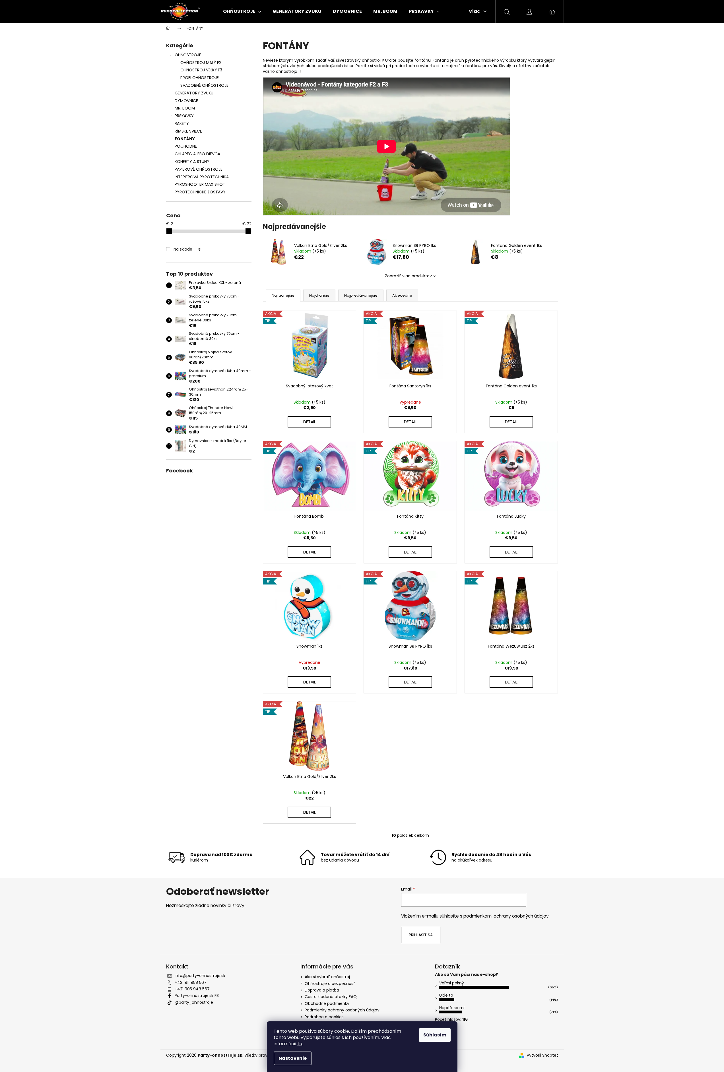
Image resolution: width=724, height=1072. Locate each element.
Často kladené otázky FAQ (331, 996)
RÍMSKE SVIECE (188, 131)
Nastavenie (293, 1058)
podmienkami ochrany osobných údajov (506, 916)
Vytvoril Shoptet (542, 1055)
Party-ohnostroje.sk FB (197, 995)
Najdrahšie (319, 295)
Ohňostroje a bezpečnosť (330, 983)
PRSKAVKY (184, 116)
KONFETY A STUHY (192, 161)
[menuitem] (242, 11)
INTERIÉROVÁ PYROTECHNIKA (202, 177)
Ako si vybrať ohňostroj (327, 977)
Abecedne (402, 295)
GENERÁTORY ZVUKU (194, 93)
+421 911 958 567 (191, 982)
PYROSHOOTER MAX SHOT (200, 184)
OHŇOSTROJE (188, 55)
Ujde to (446, 995)
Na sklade (187, 249)
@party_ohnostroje (194, 1002)
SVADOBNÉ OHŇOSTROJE (204, 85)
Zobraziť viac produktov (408, 276)
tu (300, 1043)
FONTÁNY (185, 139)
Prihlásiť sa (421, 935)
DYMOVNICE (186, 101)
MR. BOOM (185, 108)
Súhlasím (434, 1035)
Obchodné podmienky (327, 1003)
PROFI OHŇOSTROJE (199, 77)
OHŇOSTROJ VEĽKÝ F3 (201, 70)
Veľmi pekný (451, 983)
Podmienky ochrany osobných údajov (342, 1010)
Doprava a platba (322, 990)
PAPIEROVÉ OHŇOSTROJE (198, 169)
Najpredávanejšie (361, 295)
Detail (309, 422)
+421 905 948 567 (192, 989)
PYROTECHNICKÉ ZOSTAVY (200, 192)
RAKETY (182, 123)
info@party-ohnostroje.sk (200, 975)
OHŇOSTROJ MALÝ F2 (200, 62)
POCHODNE (186, 146)
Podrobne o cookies (324, 1017)
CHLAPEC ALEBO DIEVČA (197, 154)
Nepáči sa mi (452, 1008)
